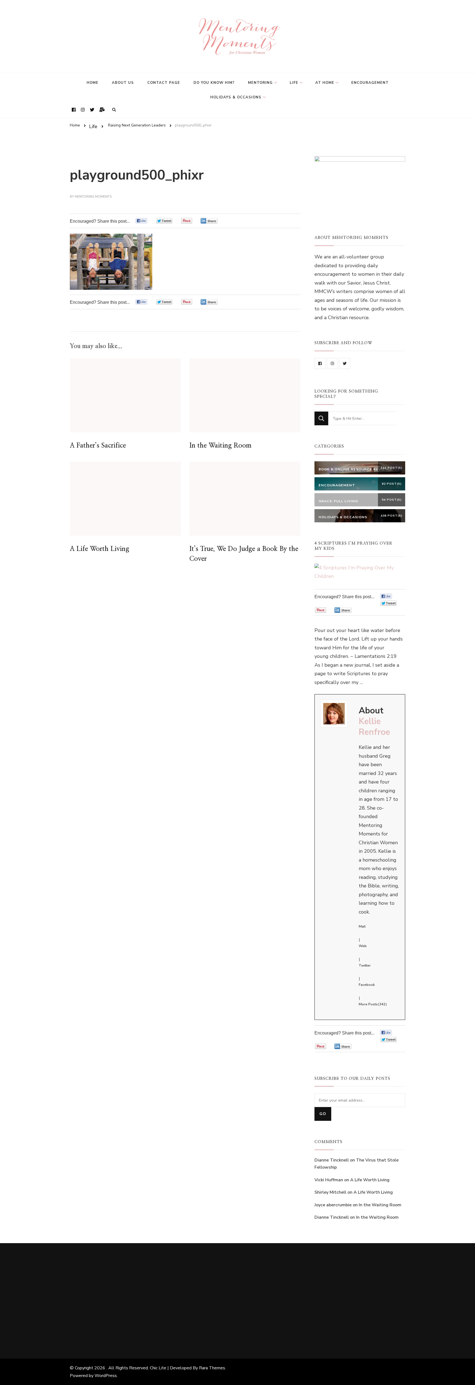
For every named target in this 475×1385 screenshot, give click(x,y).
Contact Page (163, 82)
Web (363, 945)
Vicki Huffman (328, 1180)
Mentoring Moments (93, 196)
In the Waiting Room (220, 445)
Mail (362, 926)
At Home (324, 82)
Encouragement (370, 82)
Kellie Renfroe (374, 727)
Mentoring (260, 82)
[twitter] (344, 363)
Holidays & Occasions (235, 97)
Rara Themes (212, 1368)
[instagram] (332, 363)
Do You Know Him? (214, 82)
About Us (123, 82)
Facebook (367, 984)
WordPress (106, 1376)
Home (92, 82)
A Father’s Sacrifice (98, 445)
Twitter (365, 965)
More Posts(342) (373, 1004)
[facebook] (319, 363)
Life (294, 82)
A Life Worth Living (99, 549)
